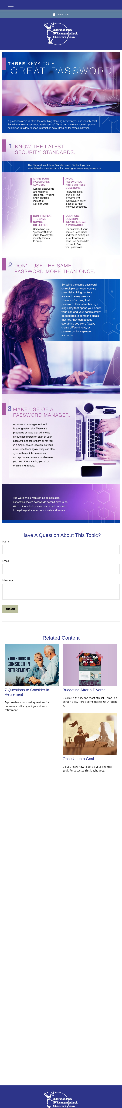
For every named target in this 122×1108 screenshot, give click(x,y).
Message (7, 580)
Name (6, 541)
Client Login (63, 14)
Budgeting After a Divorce (84, 690)
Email (5, 561)
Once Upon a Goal (78, 759)
